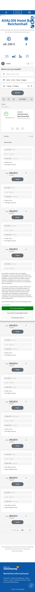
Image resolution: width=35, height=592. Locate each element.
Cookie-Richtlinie (6, 305)
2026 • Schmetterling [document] (18, 589)
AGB (28, 580)
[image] (2, 15)
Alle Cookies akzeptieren (17, 308)
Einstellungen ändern (17, 318)
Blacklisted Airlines (20, 580)
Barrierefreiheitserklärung (10, 582)
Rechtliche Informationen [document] (16, 574)
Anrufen (17, 12)
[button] (27, 13)
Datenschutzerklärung (17, 578)
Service (12, 580)
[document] (17, 22)
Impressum (6, 578)
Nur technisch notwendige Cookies (17, 313)
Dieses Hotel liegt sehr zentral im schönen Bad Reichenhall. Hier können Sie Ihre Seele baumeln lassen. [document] (17, 31)
